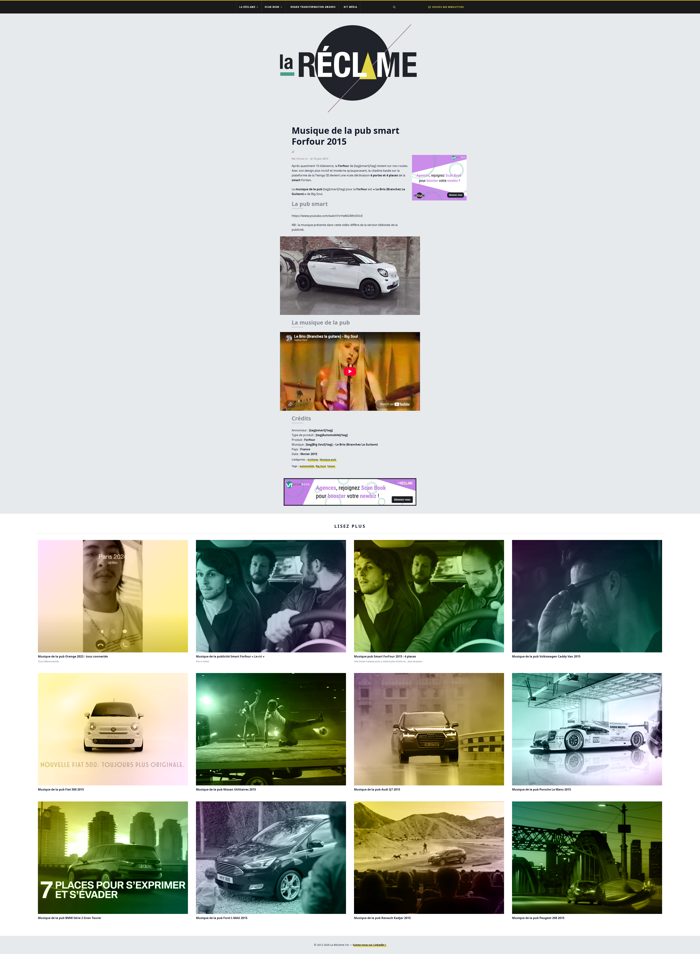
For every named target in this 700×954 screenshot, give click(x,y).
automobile (307, 466)
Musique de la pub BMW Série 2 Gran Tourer (69, 918)
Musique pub (328, 459)
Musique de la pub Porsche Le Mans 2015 (541, 789)
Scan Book (272, 6)
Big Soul (321, 466)
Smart (331, 466)
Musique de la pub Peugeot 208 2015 (538, 918)
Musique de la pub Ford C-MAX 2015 (221, 918)
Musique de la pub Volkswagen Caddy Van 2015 (546, 656)
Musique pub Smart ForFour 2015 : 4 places (385, 656)
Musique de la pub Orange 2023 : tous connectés (73, 656)
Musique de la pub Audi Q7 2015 (377, 789)
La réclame (247, 6)
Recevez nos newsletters (448, 7)
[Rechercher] (394, 7)
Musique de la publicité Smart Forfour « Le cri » (230, 656)
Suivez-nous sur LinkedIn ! (369, 945)
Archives (312, 459)
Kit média (350, 6)
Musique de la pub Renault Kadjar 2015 (382, 918)
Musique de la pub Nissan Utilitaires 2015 (226, 789)
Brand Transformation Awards (313, 6)
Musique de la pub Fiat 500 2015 (61, 789)
